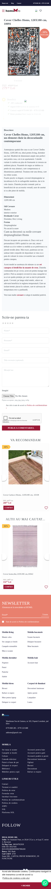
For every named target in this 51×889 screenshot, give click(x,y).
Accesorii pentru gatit (36, 753)
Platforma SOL (8, 812)
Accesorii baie (32, 663)
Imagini (5, 390)
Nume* (7, 331)
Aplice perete (32, 693)
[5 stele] (12, 323)
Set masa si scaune (9, 750)
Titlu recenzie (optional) (13, 360)
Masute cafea (7, 637)
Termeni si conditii (10, 787)
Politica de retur (8, 790)
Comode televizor (9, 759)
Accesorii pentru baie (36, 750)
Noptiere (5, 663)
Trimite (45, 615)
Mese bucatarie (32, 646)
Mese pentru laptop (9, 698)
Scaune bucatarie (33, 637)
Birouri (4, 688)
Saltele (4, 677)
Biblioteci (6, 769)
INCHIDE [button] (26, 886)
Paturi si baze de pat (10, 762)
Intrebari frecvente (9, 797)
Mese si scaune (7, 651)
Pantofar (5, 672)
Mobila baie (32, 658)
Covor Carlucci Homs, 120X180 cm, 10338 (21, 495)
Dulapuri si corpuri (9, 702)
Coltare (5, 756)
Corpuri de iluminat (36, 683)
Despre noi (5, 3)
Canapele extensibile (9, 646)
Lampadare (31, 698)
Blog (12, 3)
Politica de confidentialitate (29, 622)
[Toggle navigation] (3, 10)
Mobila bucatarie (35, 632)
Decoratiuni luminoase (35, 688)
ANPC (4, 806)
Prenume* (8, 340)
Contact (19, 3)
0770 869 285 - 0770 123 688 (41, 3)
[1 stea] (3, 323)
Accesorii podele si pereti (37, 756)
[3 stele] (8, 323)
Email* (7, 350)
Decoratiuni (32, 769)
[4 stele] (10, 323)
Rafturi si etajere (8, 693)
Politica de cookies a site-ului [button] (16, 878)
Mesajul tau (8, 370)
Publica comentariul (21, 428)
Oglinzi (30, 762)
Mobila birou (8, 683)
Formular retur (8, 794)
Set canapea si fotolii (9, 642)
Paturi (4, 667)
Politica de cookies (9, 803)
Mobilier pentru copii (10, 772)
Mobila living (8, 632)
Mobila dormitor (9, 658)
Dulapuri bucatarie (34, 642)
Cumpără (9, 508)
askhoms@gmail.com (14, 733)
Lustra (29, 702)
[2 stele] (5, 323)
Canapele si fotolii (9, 753)
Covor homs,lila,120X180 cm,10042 (18, 574)
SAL (4, 809)
